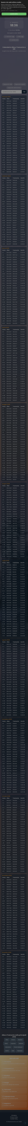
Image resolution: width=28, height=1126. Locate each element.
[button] (14, 10)
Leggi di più (8, 8)
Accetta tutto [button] (14, 14)
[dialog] (14, 8)
